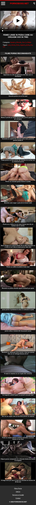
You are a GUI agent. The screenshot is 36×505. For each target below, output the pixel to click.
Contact (18, 498)
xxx (4, 47)
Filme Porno (18, 488)
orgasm (22, 45)
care (9, 45)
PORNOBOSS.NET (19, 3)
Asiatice (13, 42)
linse (17, 45)
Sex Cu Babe (26, 42)
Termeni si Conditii (18, 495)
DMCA (18, 492)
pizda (28, 45)
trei (31, 45)
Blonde (18, 42)
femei (13, 45)
